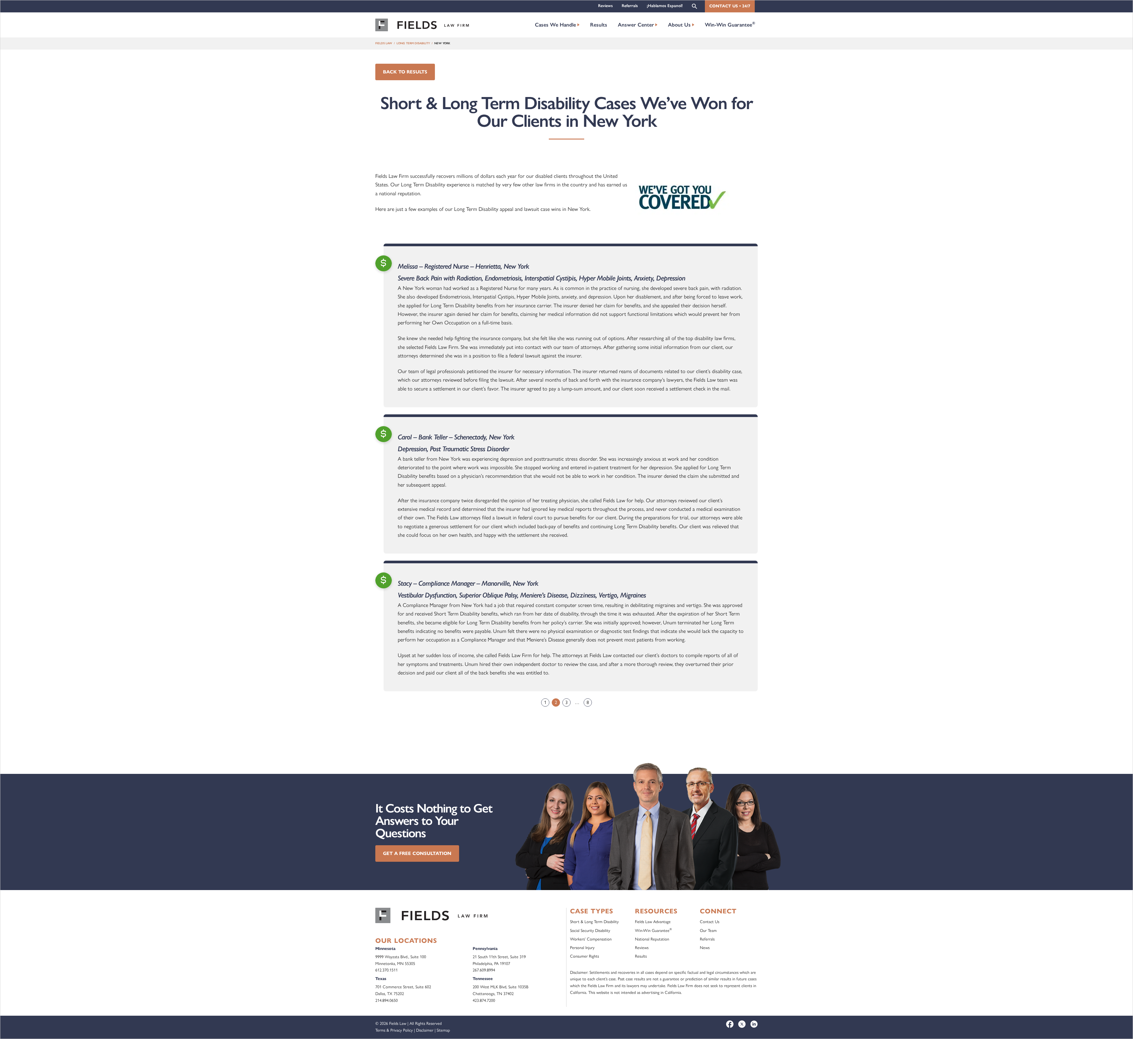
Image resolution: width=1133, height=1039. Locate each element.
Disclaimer (424, 1030)
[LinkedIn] (754, 1024)
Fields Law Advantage (653, 921)
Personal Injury (582, 947)
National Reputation (652, 939)
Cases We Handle (555, 25)
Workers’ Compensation (591, 939)
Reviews (605, 5)
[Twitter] (742, 1024)
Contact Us (709, 921)
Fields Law (383, 43)
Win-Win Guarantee (730, 24)
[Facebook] (729, 1024)
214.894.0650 (386, 1000)
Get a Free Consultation (417, 853)
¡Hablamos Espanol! (665, 5)
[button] (695, 5)
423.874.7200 (484, 1000)
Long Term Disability (413, 43)
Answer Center (636, 25)
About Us (679, 25)
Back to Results (405, 72)
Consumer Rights (584, 956)
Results (598, 25)
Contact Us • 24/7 (729, 6)
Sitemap (443, 1030)
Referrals (630, 5)
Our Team (708, 930)
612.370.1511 (386, 970)
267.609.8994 (484, 970)
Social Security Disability (590, 930)
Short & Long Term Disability (594, 921)
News (705, 947)
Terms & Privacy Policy (394, 1030)
